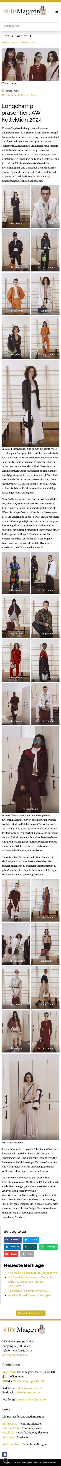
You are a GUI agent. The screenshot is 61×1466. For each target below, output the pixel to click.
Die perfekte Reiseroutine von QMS (28, 1290)
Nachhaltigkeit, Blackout (31, 1432)
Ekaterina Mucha (29, 95)
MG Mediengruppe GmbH (28, 1381)
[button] (56, 11)
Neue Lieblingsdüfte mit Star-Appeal (29, 1295)
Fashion (21, 36)
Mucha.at (8, 1437)
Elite (5, 36)
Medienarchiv (10, 1444)
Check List (8, 1432)
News (16, 90)
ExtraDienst (9, 1423)
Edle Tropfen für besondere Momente (30, 1277)
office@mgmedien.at (15, 1355)
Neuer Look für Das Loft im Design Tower (32, 1272)
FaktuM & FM (10, 1428)
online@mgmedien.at (29, 1388)
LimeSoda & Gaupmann (31, 1399)
